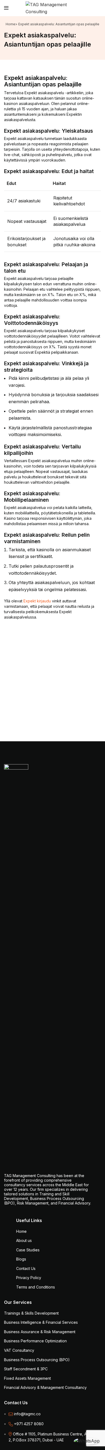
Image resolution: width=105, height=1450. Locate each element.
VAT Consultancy (19, 1350)
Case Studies (28, 1250)
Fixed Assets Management (27, 1378)
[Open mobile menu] (6, 8)
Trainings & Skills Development (31, 1313)
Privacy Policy (28, 1277)
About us (24, 1240)
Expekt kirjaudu (37, 601)
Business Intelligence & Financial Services (41, 1322)
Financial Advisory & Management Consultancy (45, 1387)
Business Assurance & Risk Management (39, 1331)
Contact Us (26, 1268)
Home (10, 24)
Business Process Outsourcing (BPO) (37, 1359)
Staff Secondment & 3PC (26, 1369)
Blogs (21, 1259)
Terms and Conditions (35, 1287)
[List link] (52, 1418)
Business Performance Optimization (35, 1341)
